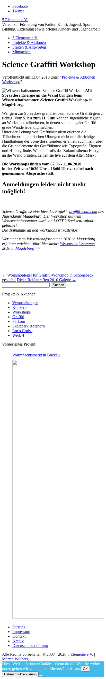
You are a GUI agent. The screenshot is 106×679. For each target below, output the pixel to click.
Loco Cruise (22, 331)
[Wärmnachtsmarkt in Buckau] (58, 489)
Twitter (18, 11)
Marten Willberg (15, 659)
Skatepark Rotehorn (28, 326)
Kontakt (18, 636)
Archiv (18, 641)
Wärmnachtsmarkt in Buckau (36, 355)
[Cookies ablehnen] (41, 675)
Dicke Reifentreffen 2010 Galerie (46, 280)
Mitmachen (21, 52)
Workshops (11, 82)
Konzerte (19, 307)
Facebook (20, 6)
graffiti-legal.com (83, 211)
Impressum (21, 631)
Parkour (18, 321)
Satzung (18, 627)
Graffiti (18, 317)
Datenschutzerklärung (30, 645)
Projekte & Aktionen (29, 42)
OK (85, 669)
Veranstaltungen (25, 303)
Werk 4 (18, 335)
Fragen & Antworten (29, 47)
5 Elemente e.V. (15, 20)
